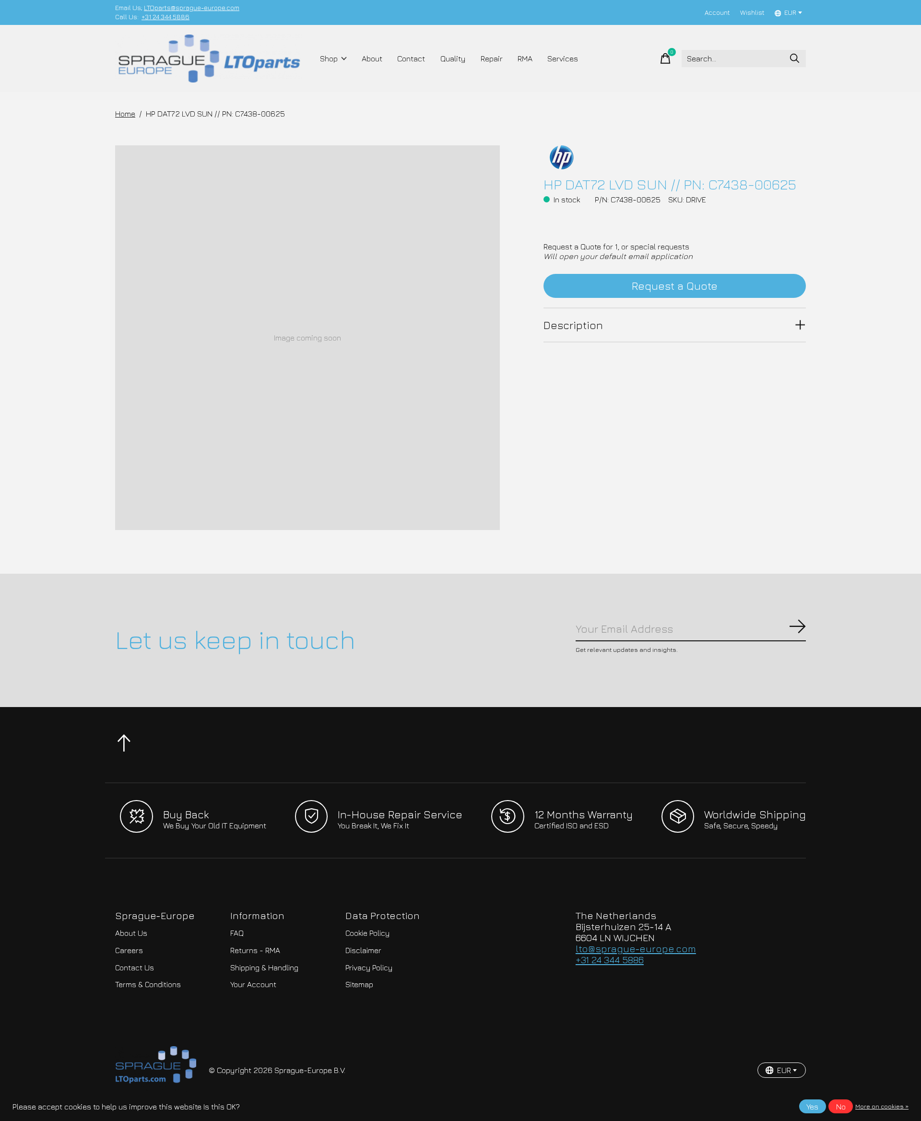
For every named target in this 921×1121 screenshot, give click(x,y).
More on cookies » (882, 1106)
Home (125, 113)
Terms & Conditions (148, 984)
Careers (129, 950)
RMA (525, 58)
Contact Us (134, 967)
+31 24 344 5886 (165, 17)
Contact (411, 58)
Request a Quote (675, 285)
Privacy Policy (368, 967)
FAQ (237, 933)
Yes (812, 1106)
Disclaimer (363, 950)
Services (562, 58)
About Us (131, 933)
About (372, 58)
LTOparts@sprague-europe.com (191, 8)
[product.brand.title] (674, 157)
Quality (453, 58)
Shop (329, 58)
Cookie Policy (367, 933)
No (841, 1106)
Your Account (253, 984)
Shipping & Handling (264, 967)
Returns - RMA (255, 950)
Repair (492, 58)
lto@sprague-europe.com (636, 948)
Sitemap (359, 984)
